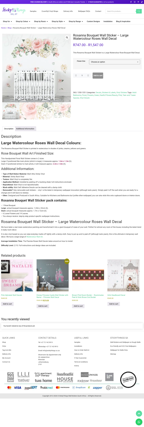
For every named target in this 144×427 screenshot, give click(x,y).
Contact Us (6, 362)
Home (3, 28)
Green (96, 95)
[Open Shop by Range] (82, 21)
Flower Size (81, 61)
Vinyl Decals (85, 98)
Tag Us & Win (6, 350)
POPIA (76, 366)
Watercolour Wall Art (34, 237)
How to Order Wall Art (81, 350)
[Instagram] (135, 2)
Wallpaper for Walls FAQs (119, 350)
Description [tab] (8, 129)
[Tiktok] (142, 2)
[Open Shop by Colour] (29, 21)
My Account (6, 358)
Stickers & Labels (109, 92)
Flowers (90, 95)
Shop (9, 28)
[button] (67, 38)
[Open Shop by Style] (64, 21)
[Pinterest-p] (138, 2)
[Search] (139, 11)
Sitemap (113, 354)
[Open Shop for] (11, 21)
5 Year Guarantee (80, 358)
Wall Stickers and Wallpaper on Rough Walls (125, 342)
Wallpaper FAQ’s (84, 11)
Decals (98, 92)
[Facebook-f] (131, 2)
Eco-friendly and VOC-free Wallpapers (123, 346)
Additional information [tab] (25, 129)
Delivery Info (68, 11)
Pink (120, 95)
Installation (78, 346)
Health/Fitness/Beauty (109, 95)
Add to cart (97, 75)
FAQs (4, 346)
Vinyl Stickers (121, 92)
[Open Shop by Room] (47, 21)
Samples (33, 11)
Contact (98, 11)
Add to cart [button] (7, 304)
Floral (84, 95)
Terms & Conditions (81, 362)
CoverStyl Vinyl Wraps (50, 11)
